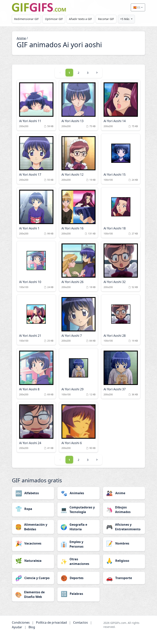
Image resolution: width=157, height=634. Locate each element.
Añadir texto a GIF (80, 19)
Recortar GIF (106, 19)
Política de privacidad (51, 622)
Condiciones (21, 622)
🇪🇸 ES (136, 7)
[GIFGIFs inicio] (39, 7)
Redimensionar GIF (26, 19)
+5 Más (124, 19)
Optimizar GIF (54, 19)
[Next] (97, 72)
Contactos (80, 622)
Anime (21, 38)
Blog (32, 627)
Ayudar (17, 627)
